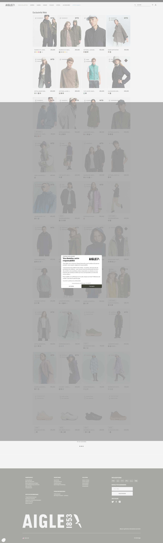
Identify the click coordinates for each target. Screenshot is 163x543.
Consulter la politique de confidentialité (72, 280)
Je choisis (71, 286)
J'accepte (91, 286)
